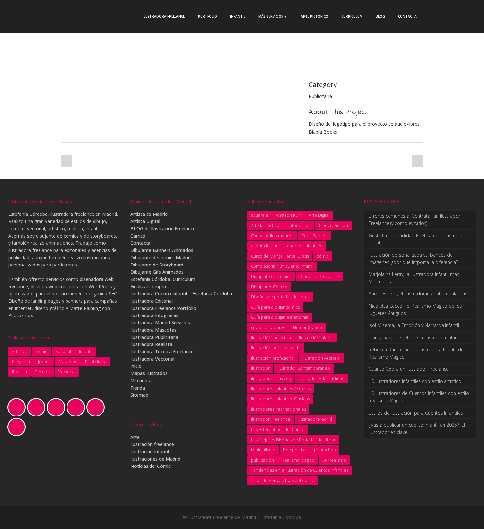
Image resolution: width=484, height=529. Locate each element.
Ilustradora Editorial (151, 301)
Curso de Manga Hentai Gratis (280, 256)
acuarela (259, 215)
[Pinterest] (97, 407)
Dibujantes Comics (269, 287)
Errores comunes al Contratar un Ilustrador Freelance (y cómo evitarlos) (414, 219)
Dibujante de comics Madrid (160, 257)
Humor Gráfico (307, 327)
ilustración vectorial (322, 358)
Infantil (85, 351)
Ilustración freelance (152, 444)
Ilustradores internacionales (278, 409)
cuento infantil (265, 246)
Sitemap (139, 395)
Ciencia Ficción (333, 225)
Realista (19, 372)
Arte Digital (319, 215)
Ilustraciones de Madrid (155, 459)
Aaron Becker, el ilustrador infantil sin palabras (418, 293)
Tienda (137, 388)
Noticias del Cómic (150, 466)
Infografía (21, 362)
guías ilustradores (268, 327)
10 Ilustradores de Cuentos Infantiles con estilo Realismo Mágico (419, 397)
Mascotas (68, 362)
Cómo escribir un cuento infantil (282, 266)
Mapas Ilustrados (149, 373)
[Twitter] (18, 427)
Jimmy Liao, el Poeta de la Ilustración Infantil (415, 337)
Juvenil (44, 362)
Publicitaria (96, 362)
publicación (262, 460)
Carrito (137, 236)
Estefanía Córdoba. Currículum (162, 279)
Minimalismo (263, 450)
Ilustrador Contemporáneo (304, 368)
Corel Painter (314, 236)
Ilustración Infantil (149, 451)
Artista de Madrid (149, 214)
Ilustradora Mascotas (153, 330)
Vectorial (67, 372)
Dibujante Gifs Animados (157, 272)
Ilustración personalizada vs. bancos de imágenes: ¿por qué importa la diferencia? (413, 258)
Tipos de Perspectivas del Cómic (282, 480)
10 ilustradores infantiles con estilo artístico (415, 381)
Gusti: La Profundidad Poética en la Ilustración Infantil (417, 239)
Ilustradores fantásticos (321, 378)
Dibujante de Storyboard (156, 265)
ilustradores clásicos (271, 378)
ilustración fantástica (271, 337)
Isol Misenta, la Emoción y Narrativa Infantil (414, 325)
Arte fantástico (265, 225)
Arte (135, 437)
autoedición (299, 225)
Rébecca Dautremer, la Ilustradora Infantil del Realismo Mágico (417, 353)
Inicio (136, 366)
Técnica (42, 372)
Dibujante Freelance (319, 276)
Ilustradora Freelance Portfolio (163, 308)
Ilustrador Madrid (315, 419)
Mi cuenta (141, 380)
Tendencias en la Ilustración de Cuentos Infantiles (299, 470)
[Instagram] (57, 407)
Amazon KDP (288, 215)
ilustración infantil (316, 337)
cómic (323, 256)
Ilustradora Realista (151, 344)
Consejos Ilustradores (272, 236)
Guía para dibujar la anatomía (279, 317)
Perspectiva (294, 450)
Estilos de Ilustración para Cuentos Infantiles (416, 413)
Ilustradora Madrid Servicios (160, 322)
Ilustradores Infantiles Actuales (281, 388)
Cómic (41, 351)
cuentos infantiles (304, 246)
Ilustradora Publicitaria (154, 337)
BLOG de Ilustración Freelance (163, 228)
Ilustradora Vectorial (152, 359)
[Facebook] (38, 407)
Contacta (140, 243)
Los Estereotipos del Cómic (277, 429)
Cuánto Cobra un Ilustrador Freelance (409, 369)
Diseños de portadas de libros (280, 297)
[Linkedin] (77, 407)
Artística (19, 351)
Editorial (63, 351)
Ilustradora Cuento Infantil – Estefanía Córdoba (181, 293)
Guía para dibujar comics (275, 307)
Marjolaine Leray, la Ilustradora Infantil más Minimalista (414, 278)
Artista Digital (145, 221)
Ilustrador (260, 368)
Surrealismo (334, 460)
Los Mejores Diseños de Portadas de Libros (293, 439)
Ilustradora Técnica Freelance (162, 351)
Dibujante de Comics (271, 276)
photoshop (325, 450)
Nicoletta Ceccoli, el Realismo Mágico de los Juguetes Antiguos (415, 309)
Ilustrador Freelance (270, 419)
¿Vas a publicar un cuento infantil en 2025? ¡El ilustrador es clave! (417, 428)
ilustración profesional (273, 358)
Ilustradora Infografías (154, 315)
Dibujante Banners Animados (161, 250)
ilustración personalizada (275, 348)
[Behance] (18, 407)
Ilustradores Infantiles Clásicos (280, 399)
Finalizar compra (148, 286)
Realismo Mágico (298, 460)
